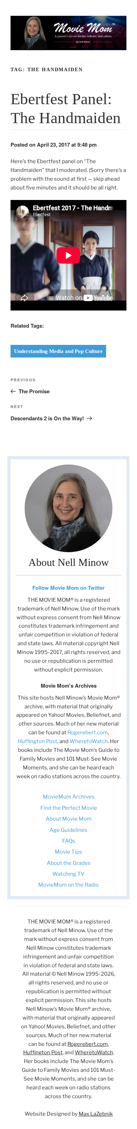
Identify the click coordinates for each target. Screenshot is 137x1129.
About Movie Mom (69, 819)
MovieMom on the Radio (68, 885)
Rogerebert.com (87, 732)
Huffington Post (37, 741)
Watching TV (68, 874)
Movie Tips (68, 852)
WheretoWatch (89, 741)
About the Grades (69, 863)
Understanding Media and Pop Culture (58, 351)
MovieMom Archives (68, 797)
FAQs (68, 841)
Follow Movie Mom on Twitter (68, 588)
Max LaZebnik (96, 1114)
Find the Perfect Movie (68, 808)
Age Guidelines (68, 830)
